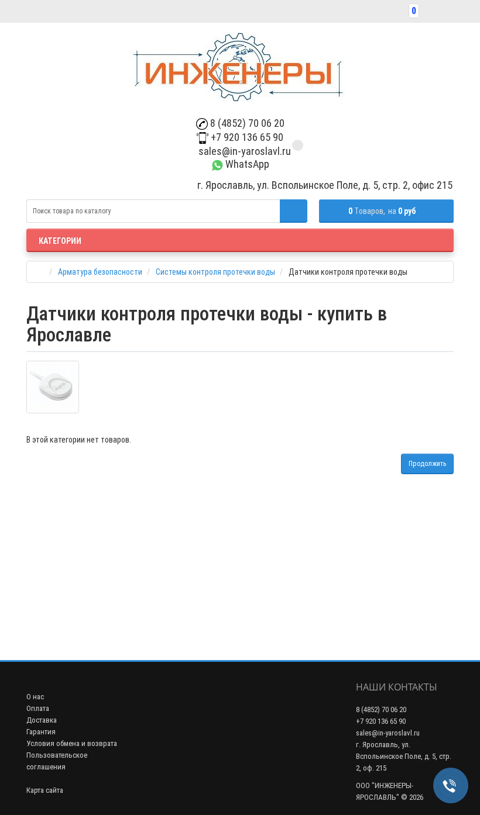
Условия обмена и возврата (71, 743)
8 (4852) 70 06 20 (246, 123)
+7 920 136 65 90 (245, 137)
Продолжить (427, 464)
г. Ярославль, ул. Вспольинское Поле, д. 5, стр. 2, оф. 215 (403, 756)
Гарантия (41, 731)
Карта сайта (44, 790)
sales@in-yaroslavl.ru (243, 151)
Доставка (41, 720)
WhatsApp (246, 164)
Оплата (37, 708)
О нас (35, 696)
